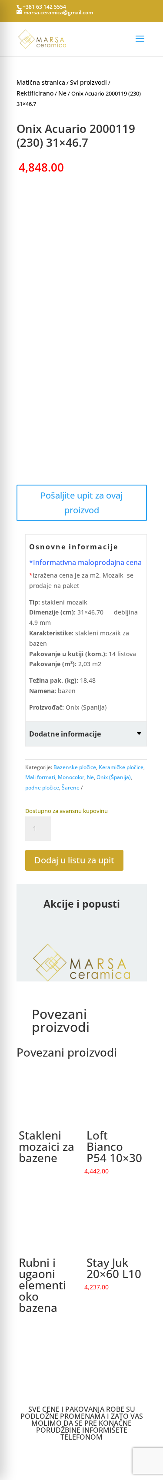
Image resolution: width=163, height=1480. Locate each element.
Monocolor (71, 777)
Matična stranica (41, 82)
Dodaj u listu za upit (74, 860)
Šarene (71, 787)
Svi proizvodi (88, 82)
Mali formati (40, 777)
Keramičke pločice (121, 767)
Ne (62, 93)
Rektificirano (35, 93)
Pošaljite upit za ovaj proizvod (81, 502)
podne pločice (42, 787)
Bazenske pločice (74, 767)
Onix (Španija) (113, 777)
